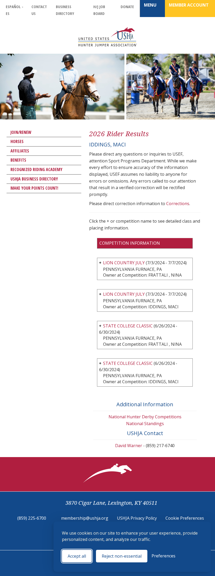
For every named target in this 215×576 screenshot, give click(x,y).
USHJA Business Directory (34, 179)
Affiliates (19, 151)
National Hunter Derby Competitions (145, 417)
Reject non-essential (122, 556)
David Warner (128, 445)
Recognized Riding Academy (36, 169)
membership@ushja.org (84, 518)
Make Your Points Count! (34, 188)
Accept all (77, 556)
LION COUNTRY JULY (124, 263)
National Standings (145, 423)
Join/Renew (20, 132)
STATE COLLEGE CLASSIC (128, 326)
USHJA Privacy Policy (137, 518)
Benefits (18, 160)
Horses (17, 141)
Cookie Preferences (184, 518)
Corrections (177, 203)
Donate (127, 6)
